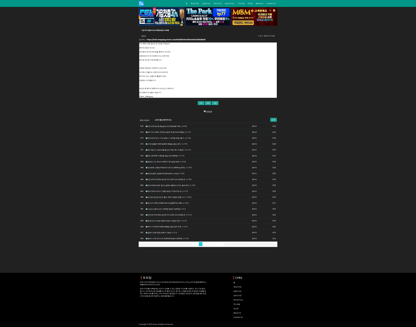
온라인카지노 (230, 3)
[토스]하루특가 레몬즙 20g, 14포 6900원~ (163, 156)
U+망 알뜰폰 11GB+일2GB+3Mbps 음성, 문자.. (165, 144)
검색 (273, 120)
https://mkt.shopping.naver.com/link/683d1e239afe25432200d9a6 (176, 39)
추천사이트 (195, 3)
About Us (259, 3)
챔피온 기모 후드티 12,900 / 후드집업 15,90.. (164, 162)
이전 (201, 103)
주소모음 (241, 3)
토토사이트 (218, 3)
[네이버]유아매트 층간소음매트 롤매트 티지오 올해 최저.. (169, 185)
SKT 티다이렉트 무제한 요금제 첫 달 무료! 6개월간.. (167, 132)
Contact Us (271, 3)
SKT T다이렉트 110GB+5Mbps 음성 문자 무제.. (165, 227)
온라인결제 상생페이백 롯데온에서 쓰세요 (163, 173)
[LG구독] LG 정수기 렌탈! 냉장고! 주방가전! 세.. (165, 191)
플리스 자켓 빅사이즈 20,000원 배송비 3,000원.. (165, 238)
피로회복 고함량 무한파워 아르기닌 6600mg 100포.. (167, 167)
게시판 (250, 3)
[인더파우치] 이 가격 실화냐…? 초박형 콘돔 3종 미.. (166, 138)
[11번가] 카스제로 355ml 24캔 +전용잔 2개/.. (164, 221)
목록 (208, 103)
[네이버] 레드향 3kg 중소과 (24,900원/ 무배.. (164, 126)
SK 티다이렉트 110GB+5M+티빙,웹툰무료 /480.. (165, 203)
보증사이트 (206, 3)
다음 (215, 103)
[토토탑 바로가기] (141, 3)
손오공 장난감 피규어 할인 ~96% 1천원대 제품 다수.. (167, 197)
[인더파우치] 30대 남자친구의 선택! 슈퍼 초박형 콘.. (167, 179)
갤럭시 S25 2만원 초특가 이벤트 (160, 232)
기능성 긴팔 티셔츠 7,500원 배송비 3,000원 (164, 209)
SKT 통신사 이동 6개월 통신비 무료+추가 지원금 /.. (166, 150)
